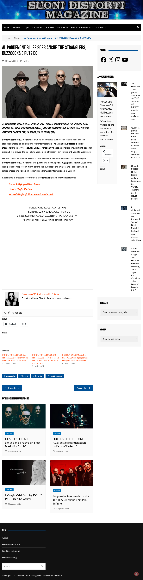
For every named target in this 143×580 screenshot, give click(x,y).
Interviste (49, 27)
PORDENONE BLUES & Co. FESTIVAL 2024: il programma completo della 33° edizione (75, 358)
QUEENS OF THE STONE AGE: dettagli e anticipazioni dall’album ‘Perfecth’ (69, 442)
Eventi (25, 376)
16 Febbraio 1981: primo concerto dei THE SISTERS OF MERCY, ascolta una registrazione (135, 101)
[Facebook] (9, 312)
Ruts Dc (38, 376)
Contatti (100, 27)
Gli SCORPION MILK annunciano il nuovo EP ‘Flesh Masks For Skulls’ (22, 442)
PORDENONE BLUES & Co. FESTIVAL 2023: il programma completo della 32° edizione (15, 358)
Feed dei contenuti (11, 544)
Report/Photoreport (81, 27)
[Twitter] (5, 312)
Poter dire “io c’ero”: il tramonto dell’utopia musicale (106, 109)
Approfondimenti (33, 27)
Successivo (82, 388)
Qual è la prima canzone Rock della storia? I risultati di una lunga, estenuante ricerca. (135, 142)
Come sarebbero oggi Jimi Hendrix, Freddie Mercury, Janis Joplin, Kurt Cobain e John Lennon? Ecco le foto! (135, 269)
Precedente (13, 388)
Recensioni (62, 27)
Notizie (16, 27)
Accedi (5, 537)
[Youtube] (16, 312)
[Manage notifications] (136, 574)
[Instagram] (12, 312)
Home (6, 27)
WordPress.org (9, 557)
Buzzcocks (10, 376)
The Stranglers (55, 376)
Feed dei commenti (11, 550)
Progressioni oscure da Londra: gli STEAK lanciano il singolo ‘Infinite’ (71, 499)
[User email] (20, 312)
